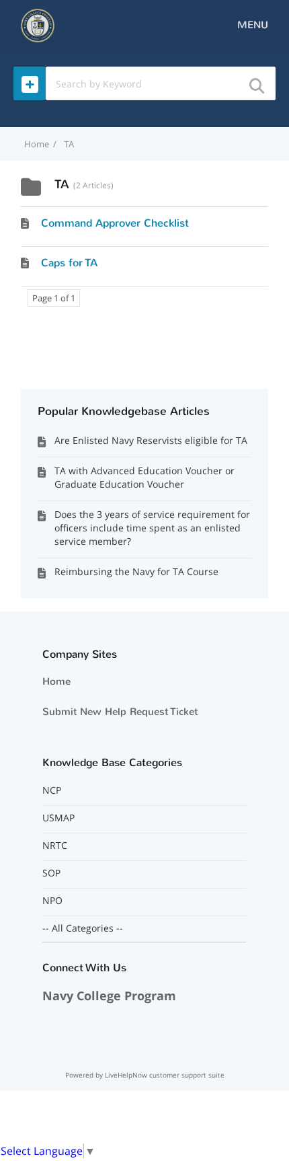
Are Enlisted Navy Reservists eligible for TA (150, 440)
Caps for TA (69, 263)
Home (56, 681)
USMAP (58, 818)
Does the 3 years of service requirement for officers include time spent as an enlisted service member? (152, 528)
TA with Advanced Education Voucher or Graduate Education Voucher (144, 477)
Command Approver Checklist (115, 223)
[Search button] (256, 81)
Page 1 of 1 (53, 298)
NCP (51, 790)
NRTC (54, 845)
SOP (51, 873)
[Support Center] (37, 24)
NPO (52, 900)
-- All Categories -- (82, 928)
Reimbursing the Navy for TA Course (136, 571)
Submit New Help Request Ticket (120, 711)
